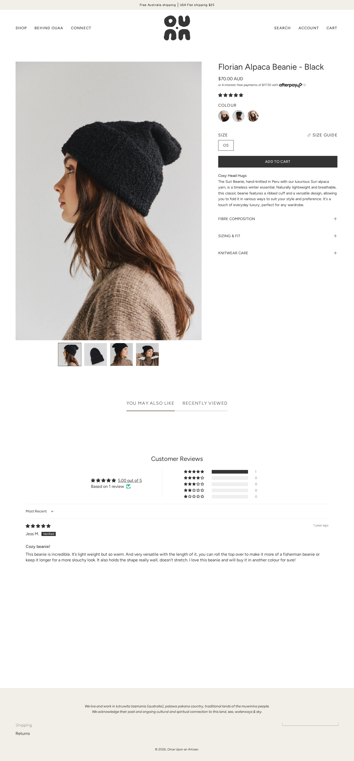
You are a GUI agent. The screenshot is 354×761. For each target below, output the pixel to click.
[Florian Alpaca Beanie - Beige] (224, 116)
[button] (49, 28)
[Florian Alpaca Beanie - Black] (69, 354)
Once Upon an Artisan (182, 749)
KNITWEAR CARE (233, 253)
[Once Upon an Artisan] (177, 28)
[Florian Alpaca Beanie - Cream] (253, 116)
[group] (177, 5)
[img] (38, 526)
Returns (23, 733)
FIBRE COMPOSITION (236, 218)
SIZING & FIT (229, 236)
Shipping (24, 724)
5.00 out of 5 (130, 480)
